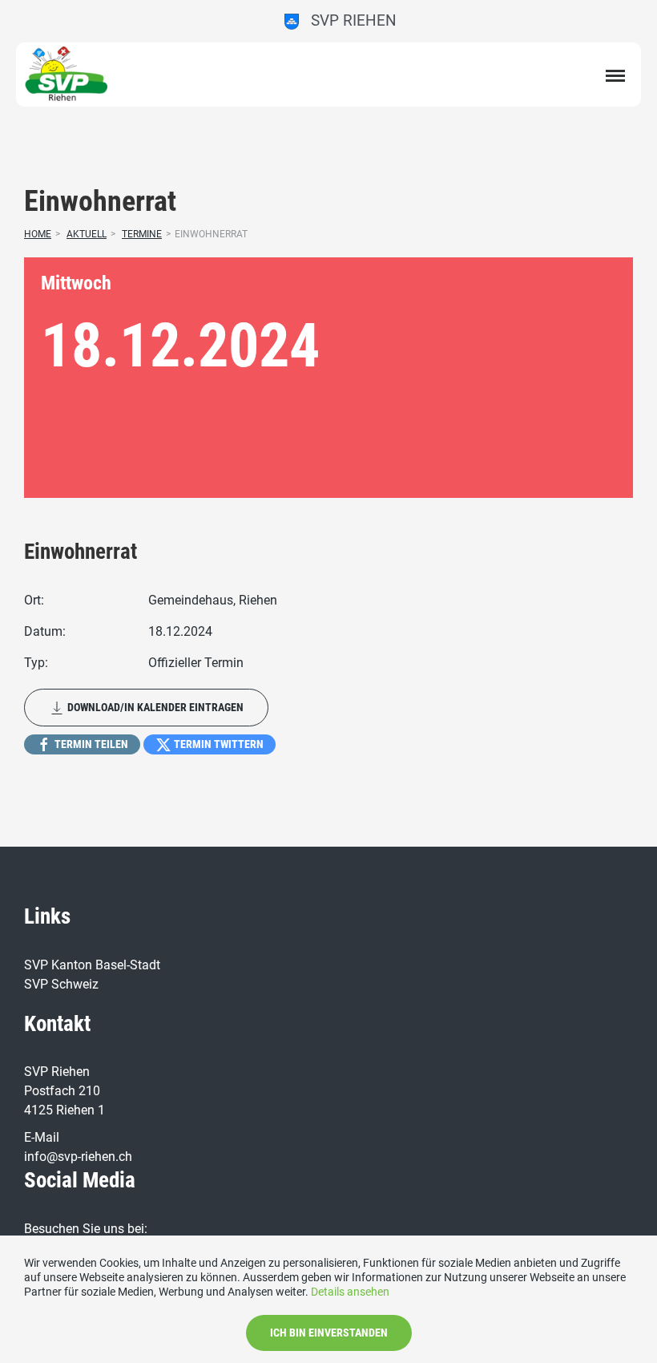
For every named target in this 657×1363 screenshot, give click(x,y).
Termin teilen (90, 744)
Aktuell (87, 234)
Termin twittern (217, 744)
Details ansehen (350, 1291)
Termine (142, 234)
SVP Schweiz (61, 984)
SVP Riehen (348, 20)
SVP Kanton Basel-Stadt (92, 965)
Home (37, 234)
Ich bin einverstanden (329, 1332)
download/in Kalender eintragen (154, 707)
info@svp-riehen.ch (78, 1156)
